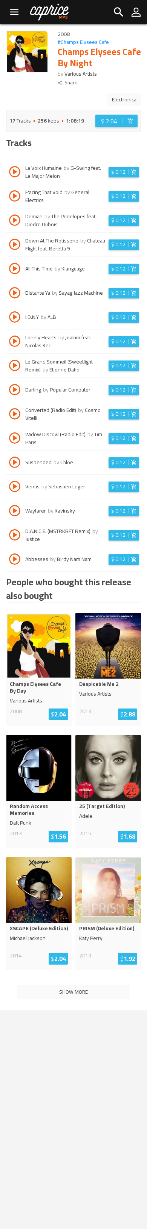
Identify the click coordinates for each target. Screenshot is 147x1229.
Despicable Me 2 (99, 684)
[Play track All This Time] (14, 270)
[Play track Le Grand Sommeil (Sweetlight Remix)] (14, 366)
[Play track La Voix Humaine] (14, 173)
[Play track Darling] (14, 391)
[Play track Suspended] (14, 463)
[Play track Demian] (14, 221)
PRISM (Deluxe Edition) (106, 928)
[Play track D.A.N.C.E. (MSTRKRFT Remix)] (14, 536)
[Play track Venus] (14, 487)
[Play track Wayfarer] (14, 512)
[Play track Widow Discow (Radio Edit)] (14, 439)
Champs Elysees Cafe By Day (35, 687)
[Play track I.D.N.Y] (14, 318)
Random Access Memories (29, 809)
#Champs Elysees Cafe (83, 42)
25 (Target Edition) (102, 806)
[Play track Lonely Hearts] (14, 342)
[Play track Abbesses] (14, 560)
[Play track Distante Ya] (14, 294)
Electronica (124, 99)
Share (71, 83)
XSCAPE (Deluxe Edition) (39, 928)
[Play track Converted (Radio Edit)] (14, 415)
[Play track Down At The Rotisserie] (14, 245)
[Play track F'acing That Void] (14, 197)
